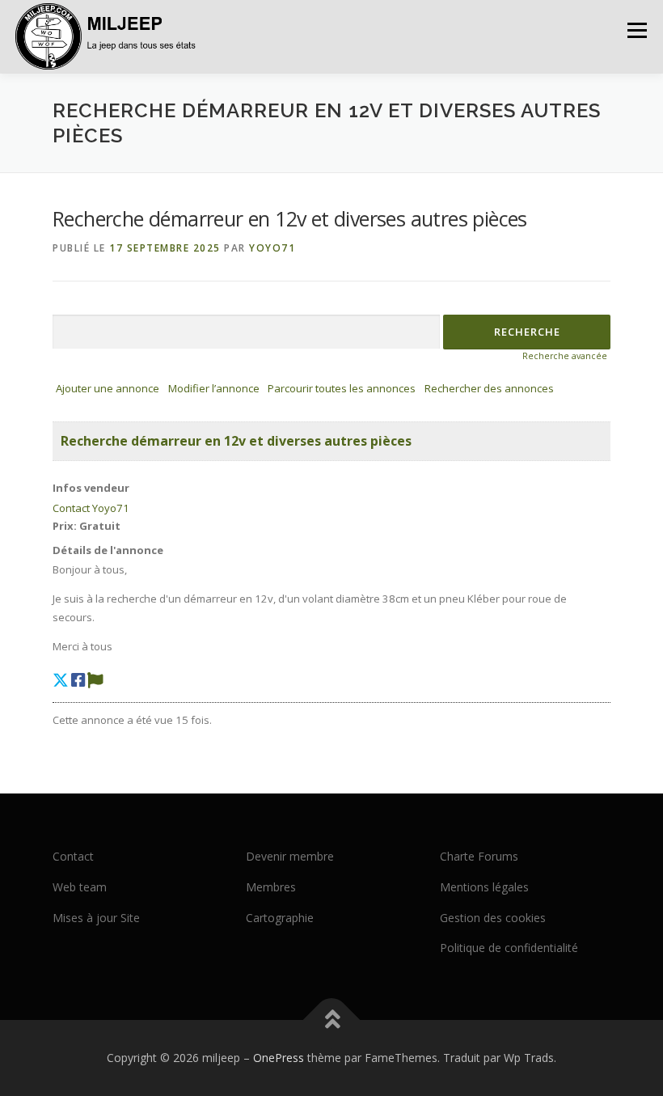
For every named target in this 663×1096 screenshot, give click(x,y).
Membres (271, 887)
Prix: (65, 525)
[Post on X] (61, 680)
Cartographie (280, 917)
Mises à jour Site (96, 917)
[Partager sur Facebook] (78, 680)
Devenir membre (290, 856)
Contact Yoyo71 (91, 508)
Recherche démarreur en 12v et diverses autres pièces (236, 441)
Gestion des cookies (493, 917)
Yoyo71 (272, 248)
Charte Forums (479, 856)
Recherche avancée (564, 356)
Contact (73, 856)
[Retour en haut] (332, 1020)
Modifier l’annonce (214, 388)
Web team (80, 887)
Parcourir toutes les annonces (342, 388)
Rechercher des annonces (489, 388)
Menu (637, 30)
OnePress (278, 1057)
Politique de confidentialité (509, 947)
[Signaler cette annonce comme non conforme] (95, 680)
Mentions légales (484, 887)
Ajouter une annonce (107, 388)
